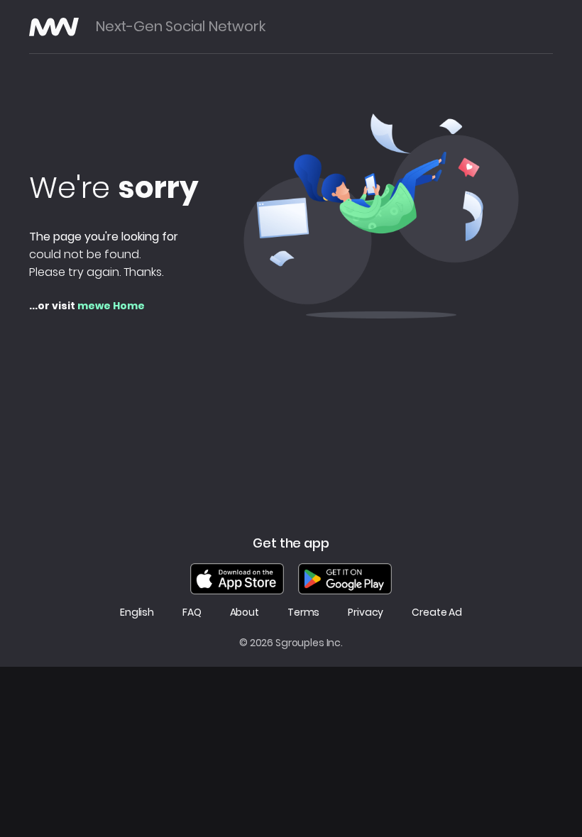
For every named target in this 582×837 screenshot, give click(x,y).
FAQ (192, 612)
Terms (303, 612)
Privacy (365, 612)
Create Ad (437, 612)
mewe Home (111, 306)
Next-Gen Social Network (180, 26)
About (244, 612)
